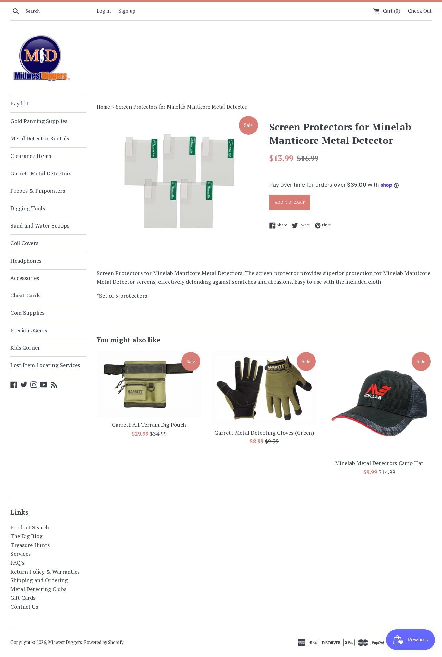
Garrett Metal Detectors (40, 173)
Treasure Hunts (30, 545)
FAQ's (17, 562)
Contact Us (24, 606)
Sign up (126, 11)
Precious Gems (28, 330)
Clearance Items (30, 156)
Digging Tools (27, 208)
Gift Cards (23, 598)
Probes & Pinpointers (37, 190)
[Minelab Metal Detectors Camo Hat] (379, 403)
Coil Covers (24, 243)
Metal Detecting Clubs (38, 589)
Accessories (24, 278)
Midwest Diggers (65, 642)
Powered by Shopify (103, 642)
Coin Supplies (27, 312)
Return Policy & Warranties (45, 571)
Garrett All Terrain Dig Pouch (149, 424)
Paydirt (19, 103)
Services (20, 553)
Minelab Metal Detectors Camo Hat (379, 463)
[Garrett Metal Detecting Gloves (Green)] (264, 388)
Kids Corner (25, 347)
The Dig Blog (26, 536)
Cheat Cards (25, 295)
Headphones (25, 260)
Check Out (420, 11)
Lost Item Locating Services (45, 365)
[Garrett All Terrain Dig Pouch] (149, 384)
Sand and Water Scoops (39, 225)
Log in (104, 11)
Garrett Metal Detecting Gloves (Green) (264, 432)
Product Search (29, 527)
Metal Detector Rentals (39, 138)
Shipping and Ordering (39, 580)
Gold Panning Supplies (38, 121)
